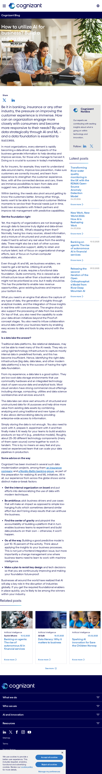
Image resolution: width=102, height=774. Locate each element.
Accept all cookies (49, 757)
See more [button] (49, 668)
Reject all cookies (49, 764)
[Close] (62, 752)
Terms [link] (5, 744)
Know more (76, 204)
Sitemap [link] (6, 738)
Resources (9, 723)
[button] (98, 6)
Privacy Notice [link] (9, 750)
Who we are (10, 706)
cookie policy (27, 767)
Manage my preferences (49, 771)
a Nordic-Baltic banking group (36, 471)
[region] (33, 762)
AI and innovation (13, 714)
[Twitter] (92, 146)
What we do (10, 697)
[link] (25, 6)
